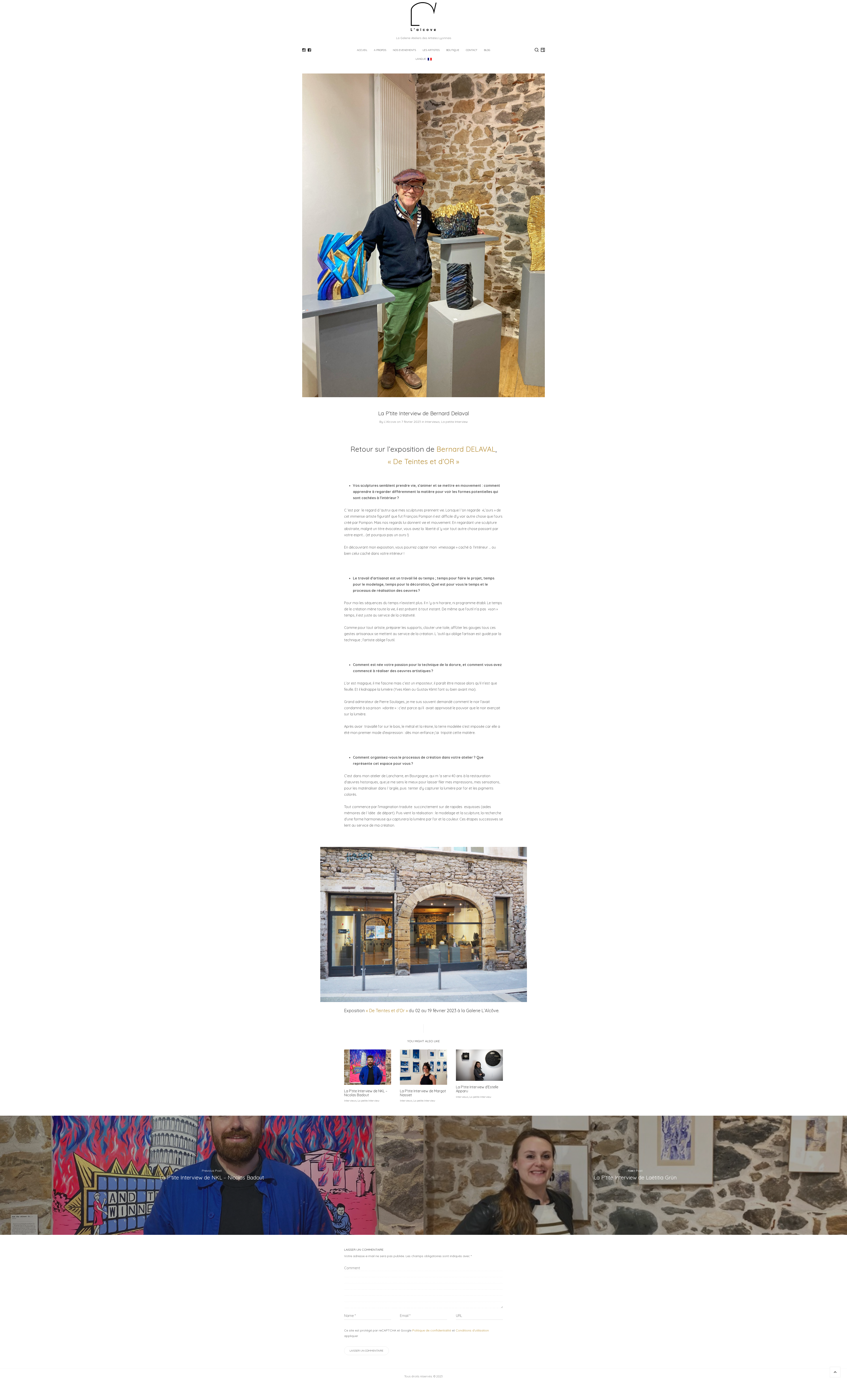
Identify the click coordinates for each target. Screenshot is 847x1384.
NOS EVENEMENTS (404, 50)
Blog (487, 50)
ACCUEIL (362, 50)
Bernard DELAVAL (466, 449)
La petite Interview (454, 422)
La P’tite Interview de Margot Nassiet (423, 1093)
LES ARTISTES (431, 50)
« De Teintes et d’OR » (423, 461)
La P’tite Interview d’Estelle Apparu (477, 1089)
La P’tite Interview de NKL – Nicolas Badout (365, 1093)
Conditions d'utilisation (472, 1330)
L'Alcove (390, 422)
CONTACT (471, 50)
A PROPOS (380, 50)
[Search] (537, 50)
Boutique (452, 50)
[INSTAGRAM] (303, 50)
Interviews (432, 422)
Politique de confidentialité (431, 1330)
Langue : (422, 58)
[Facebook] (309, 50)
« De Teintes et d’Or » (387, 1010)
